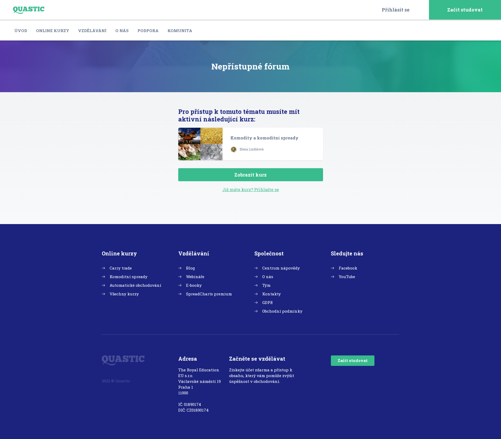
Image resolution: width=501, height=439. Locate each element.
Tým (266, 285)
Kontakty (271, 293)
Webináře (195, 276)
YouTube (347, 276)
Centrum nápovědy (281, 268)
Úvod (20, 30)
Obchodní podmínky (282, 311)
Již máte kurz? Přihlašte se (250, 189)
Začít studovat (465, 10)
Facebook (348, 268)
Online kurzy (52, 30)
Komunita (180, 30)
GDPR (267, 302)
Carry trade (121, 268)
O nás (122, 30)
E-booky (194, 285)
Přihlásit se (395, 10)
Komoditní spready (128, 276)
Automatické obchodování (135, 285)
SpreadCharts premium (209, 293)
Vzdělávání (92, 30)
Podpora (148, 30)
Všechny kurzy (124, 293)
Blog (190, 268)
